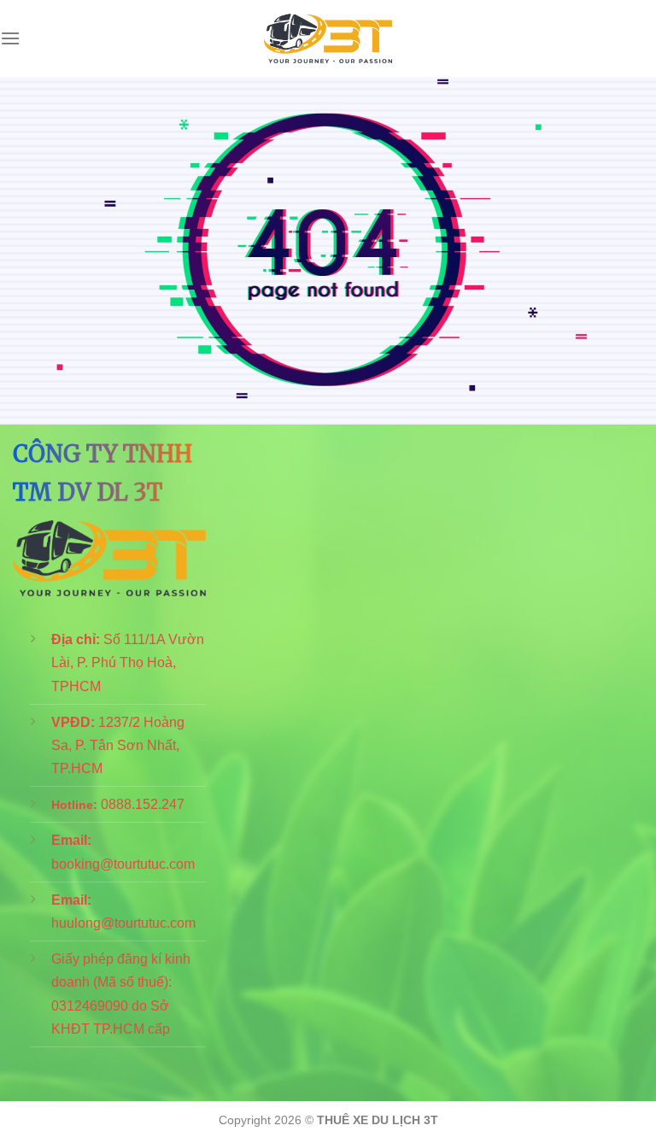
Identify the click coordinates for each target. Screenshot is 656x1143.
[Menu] (10, 38)
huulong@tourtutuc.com (123, 923)
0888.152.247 (142, 804)
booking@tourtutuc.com (123, 864)
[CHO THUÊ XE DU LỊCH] (328, 39)
